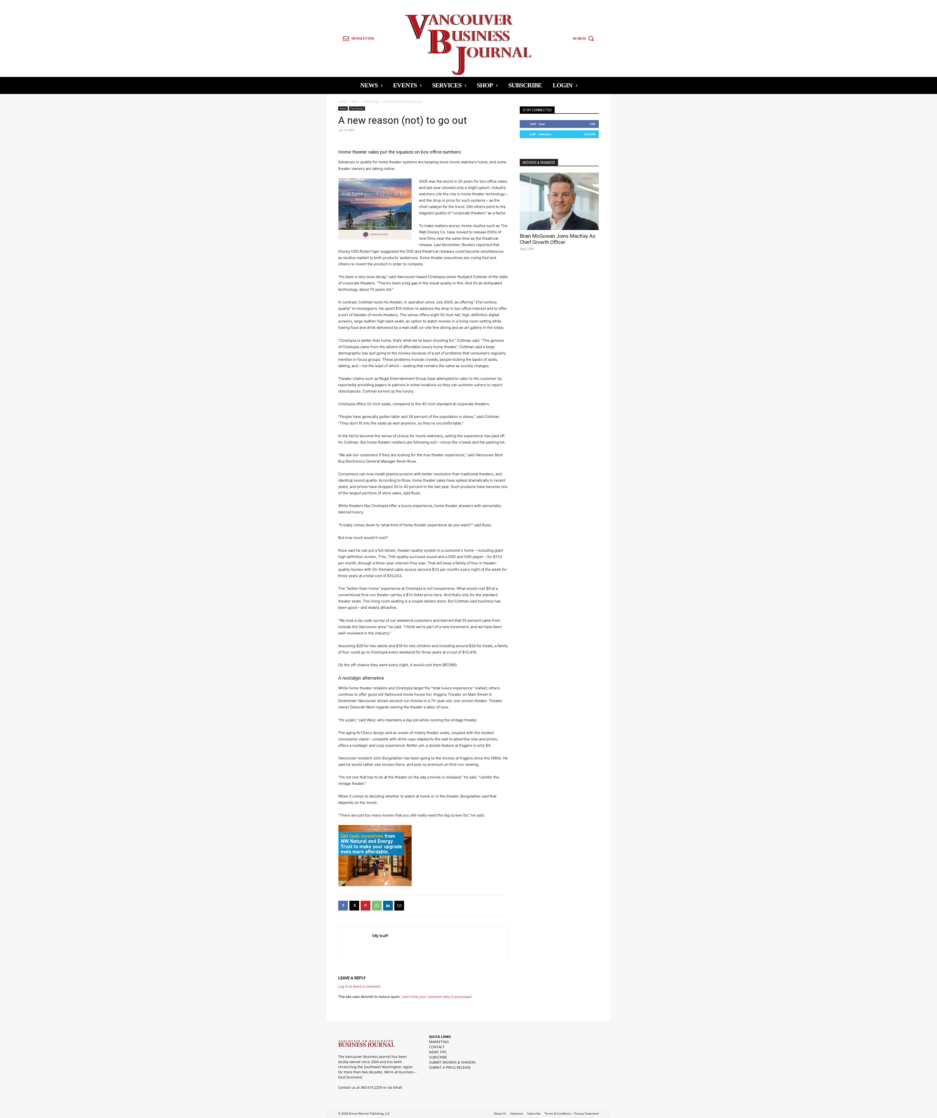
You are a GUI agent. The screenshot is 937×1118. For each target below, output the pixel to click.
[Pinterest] (365, 906)
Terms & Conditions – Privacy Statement (571, 1113)
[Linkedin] (388, 906)
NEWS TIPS (438, 1052)
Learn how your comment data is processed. (436, 996)
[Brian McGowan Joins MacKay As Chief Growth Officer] (559, 201)
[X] (354, 906)
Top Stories (371, 101)
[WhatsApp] (377, 906)
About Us (500, 1113)
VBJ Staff (380, 935)
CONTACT (437, 1047)
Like (592, 124)
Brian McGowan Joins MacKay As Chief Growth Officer (557, 239)
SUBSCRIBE (438, 1057)
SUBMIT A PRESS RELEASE (450, 1067)
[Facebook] (343, 906)
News (355, 101)
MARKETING (439, 1041)
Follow (589, 134)
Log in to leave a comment (359, 986)
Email (397, 1087)
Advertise (516, 1113)
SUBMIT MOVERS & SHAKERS (452, 1062)
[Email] (399, 906)
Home (342, 101)
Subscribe (533, 1113)
